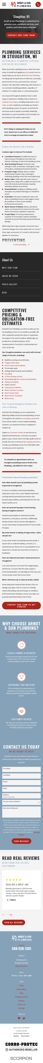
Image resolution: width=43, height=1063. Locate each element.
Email (5, 788)
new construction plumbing (26, 379)
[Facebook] (19, 1018)
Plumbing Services (21, 997)
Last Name (6, 775)
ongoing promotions (33, 442)
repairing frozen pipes (10, 102)
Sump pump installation (13, 387)
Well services (9, 398)
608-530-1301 (21, 948)
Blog (21, 993)
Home (21, 985)
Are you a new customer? (11, 801)
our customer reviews (16, 432)
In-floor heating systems (13, 376)
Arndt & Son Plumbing (32, 75)
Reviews (21, 1001)
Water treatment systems (14, 390)
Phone (5, 782)
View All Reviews (13, 922)
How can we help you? (10, 808)
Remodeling (9, 379)
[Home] (21, 4)
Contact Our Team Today (21, 35)
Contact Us (21, 1004)
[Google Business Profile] (24, 1018)
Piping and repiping (11, 382)
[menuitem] (21, 267)
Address (6, 795)
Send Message (21, 841)
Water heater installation (13, 396)
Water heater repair (12, 393)
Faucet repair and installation (15, 365)
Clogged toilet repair (12, 363)
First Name (6, 769)
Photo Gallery (21, 989)
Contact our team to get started (21, 605)
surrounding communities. (30, 418)
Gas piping (8, 374)
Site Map (21, 1008)
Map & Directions (21, 966)
